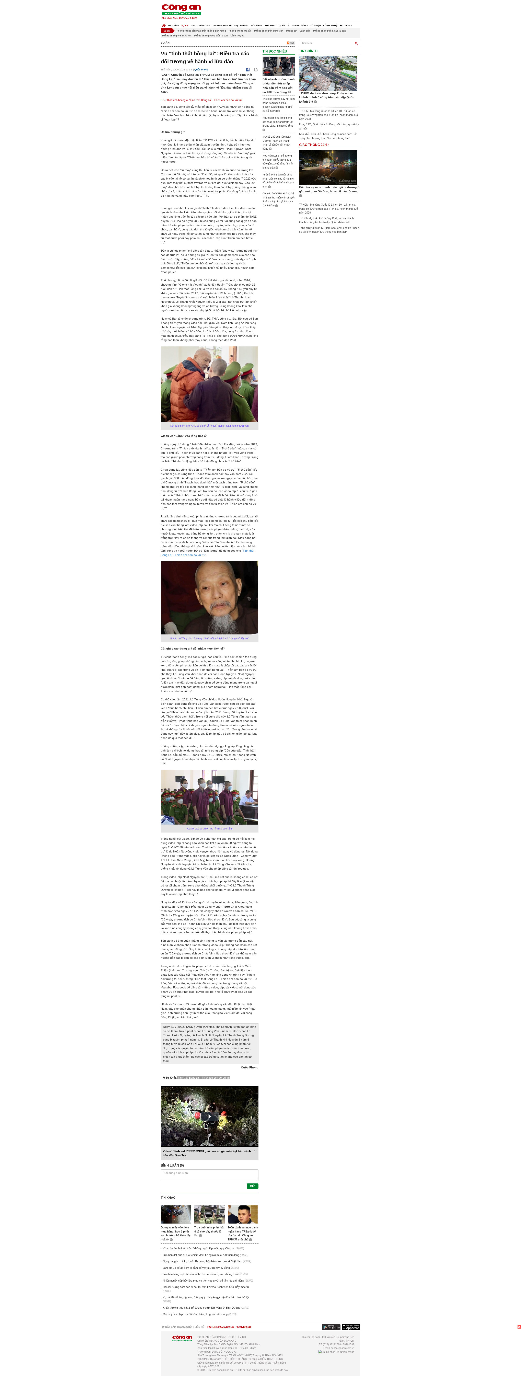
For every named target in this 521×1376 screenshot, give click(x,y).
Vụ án (184, 25)
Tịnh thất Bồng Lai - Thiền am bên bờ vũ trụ (204, 1077)
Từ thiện (315, 25)
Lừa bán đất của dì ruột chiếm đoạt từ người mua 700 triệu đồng (201, 1255)
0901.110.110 (244, 1327)
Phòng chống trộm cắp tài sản (329, 31)
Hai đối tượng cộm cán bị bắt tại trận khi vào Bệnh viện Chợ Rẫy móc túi (206, 1286)
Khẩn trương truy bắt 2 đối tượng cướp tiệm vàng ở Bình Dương (201, 1307)
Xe (341, 25)
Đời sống (256, 25)
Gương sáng (300, 25)
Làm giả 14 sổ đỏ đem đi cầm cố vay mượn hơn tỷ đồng (196, 1267)
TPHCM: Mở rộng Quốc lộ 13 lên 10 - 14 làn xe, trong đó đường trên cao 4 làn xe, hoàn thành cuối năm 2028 (328, 115)
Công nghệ (330, 25)
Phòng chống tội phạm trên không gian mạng (201, 31)
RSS (291, 43)
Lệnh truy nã (237, 35)
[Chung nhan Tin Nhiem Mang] (336, 1351)
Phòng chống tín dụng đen (268, 31)
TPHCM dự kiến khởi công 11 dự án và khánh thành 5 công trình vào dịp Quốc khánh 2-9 (326, 97)
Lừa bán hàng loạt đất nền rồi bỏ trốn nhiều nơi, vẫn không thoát (201, 1274)
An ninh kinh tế (222, 25)
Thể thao (270, 25)
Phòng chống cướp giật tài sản (211, 35)
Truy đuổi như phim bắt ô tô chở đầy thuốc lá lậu (209, 1231)
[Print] (256, 70)
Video (348, 25)
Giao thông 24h (200, 25)
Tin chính (173, 25)
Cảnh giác (305, 31)
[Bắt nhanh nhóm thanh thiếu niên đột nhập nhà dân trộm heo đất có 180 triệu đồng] (279, 66)
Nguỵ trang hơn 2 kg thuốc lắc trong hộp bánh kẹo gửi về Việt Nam (202, 1261)
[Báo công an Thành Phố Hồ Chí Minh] (181, 9)
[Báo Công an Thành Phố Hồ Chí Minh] (164, 24)
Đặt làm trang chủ (178, 1327)
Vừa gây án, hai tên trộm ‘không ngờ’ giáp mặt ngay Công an (199, 1248)
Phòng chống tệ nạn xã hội (176, 35)
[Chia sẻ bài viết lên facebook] (248, 70)
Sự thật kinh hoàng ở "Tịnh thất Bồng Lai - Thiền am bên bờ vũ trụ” (202, 100)
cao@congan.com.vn (342, 1348)
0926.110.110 (226, 1327)
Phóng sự (291, 31)
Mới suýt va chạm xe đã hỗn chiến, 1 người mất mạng (195, 1314)
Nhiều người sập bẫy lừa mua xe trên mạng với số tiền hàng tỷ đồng (203, 1280)
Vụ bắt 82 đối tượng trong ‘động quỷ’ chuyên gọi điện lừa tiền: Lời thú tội (206, 1297)
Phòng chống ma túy (240, 31)
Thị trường (241, 25)
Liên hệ (199, 1327)
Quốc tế (284, 25)
